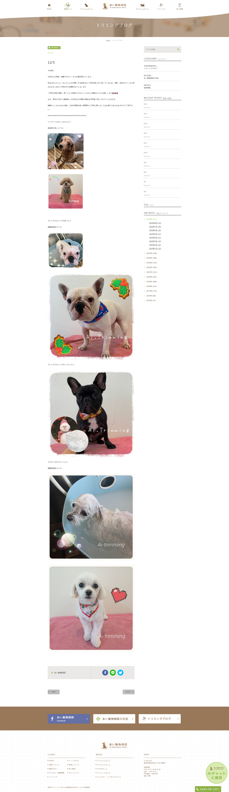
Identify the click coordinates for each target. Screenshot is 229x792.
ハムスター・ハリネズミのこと (109, 777)
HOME (108, 40)
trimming (55, 48)
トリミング (53, 777)
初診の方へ (53, 769)
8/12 (145, 133)
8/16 (145, 104)
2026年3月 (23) (155, 241)
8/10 (145, 153)
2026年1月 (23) (155, 248)
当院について (54, 765)
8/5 (145, 191)
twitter (120, 673)
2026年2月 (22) (155, 245)
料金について (74, 765)
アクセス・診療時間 (56, 773)
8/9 (145, 162)
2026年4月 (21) (155, 237)
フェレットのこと (104, 773)
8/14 (145, 123)
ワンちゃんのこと (104, 761)
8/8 (145, 172)
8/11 (145, 143)
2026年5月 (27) (155, 234)
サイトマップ (74, 773)
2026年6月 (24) (155, 230)
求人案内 (72, 769)
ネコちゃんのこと (104, 765)
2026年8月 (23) (155, 223)
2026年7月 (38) (155, 226)
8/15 (145, 114)
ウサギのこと (102, 769)
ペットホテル (74, 761)
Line (113, 673)
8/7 (145, 182)
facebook (105, 673)
